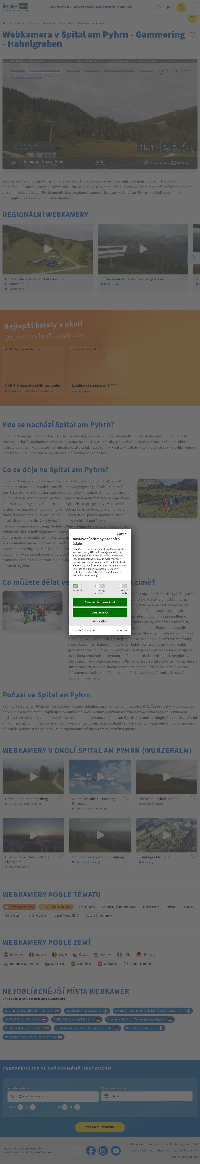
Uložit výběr (100, 621)
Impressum (122, 630)
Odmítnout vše (100, 612)
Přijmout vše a (100, 602)
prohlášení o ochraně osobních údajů (97, 574)
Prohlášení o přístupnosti (84, 630)
